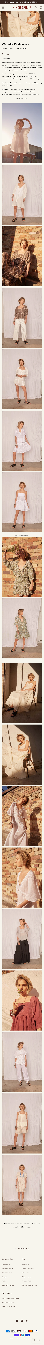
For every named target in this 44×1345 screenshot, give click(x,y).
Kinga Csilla (15, 1339)
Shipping (5, 1277)
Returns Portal (7, 1269)
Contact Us (6, 1264)
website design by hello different (27, 1339)
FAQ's (4, 1281)
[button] (3, 7)
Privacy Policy (27, 1281)
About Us (25, 1264)
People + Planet (28, 1269)
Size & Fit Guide (8, 1285)
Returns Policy (7, 1273)
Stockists (25, 1273)
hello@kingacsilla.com (10, 1298)
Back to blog (23, 1248)
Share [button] (6, 54)
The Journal (26, 1277)
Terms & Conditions (29, 1285)
